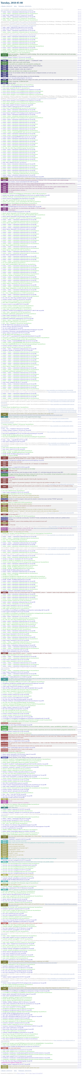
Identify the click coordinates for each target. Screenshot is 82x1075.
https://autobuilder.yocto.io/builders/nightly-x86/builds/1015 (22, 34)
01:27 (79, 91)
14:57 (79, 749)
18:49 (79, 928)
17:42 (79, 878)
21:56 (79, 1021)
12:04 (79, 579)
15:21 (79, 764)
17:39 (79, 863)
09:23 (79, 379)
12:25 (79, 605)
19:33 (79, 967)
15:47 (79, 772)
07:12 (79, 310)
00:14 (79, 38)
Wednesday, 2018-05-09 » (25, 6)
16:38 (79, 807)
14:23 (79, 705)
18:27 (79, 912)
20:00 (79, 980)
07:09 (79, 309)
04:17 (79, 200)
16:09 (79, 784)
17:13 (79, 831)
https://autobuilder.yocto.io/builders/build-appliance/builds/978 (62, 410)
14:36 (79, 716)
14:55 (79, 743)
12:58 (79, 662)
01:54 (79, 101)
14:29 (79, 707)
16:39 (79, 809)
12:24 (79, 600)
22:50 (79, 1043)
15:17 (79, 760)
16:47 (79, 814)
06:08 (79, 251)
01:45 (79, 94)
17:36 (79, 842)
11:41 (79, 539)
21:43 (79, 1016)
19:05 (79, 943)
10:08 (79, 430)
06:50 (79, 299)
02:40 (79, 122)
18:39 (79, 923)
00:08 (79, 27)
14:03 (79, 692)
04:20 (79, 201)
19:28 (79, 964)
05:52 (79, 235)
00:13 (79, 36)
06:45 (79, 293)
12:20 (79, 597)
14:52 (79, 733)
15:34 (79, 768)
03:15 (79, 156)
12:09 (79, 584)
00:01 (79, 9)
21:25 (79, 1008)
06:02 (79, 243)
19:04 (79, 942)
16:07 (79, 781)
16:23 (79, 795)
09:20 (79, 375)
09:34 (79, 391)
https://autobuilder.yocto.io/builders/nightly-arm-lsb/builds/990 (62, 547)
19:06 (79, 945)
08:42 (79, 342)
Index (15, 6)
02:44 (79, 125)
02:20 (79, 108)
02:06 (79, 103)
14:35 (79, 713)
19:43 (79, 974)
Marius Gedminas (21, 1073)
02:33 (79, 112)
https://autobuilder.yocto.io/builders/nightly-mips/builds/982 (22, 22)
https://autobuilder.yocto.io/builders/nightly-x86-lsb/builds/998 (62, 412)
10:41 (79, 445)
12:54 (79, 656)
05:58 (79, 238)
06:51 (79, 301)
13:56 (79, 689)
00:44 (79, 69)
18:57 (79, 933)
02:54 (79, 136)
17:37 (79, 846)
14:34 (79, 710)
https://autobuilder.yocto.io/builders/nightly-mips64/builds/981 (62, 489)
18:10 (79, 894)
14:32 (79, 708)
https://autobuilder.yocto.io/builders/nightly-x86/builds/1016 (60, 431)
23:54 (79, 1062)
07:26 (79, 313)
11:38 (79, 535)
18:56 (79, 929)
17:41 (79, 874)
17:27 (79, 839)
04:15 (79, 198)
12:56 (79, 659)
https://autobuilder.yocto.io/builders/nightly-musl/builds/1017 (61, 978)
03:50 (79, 178)
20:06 (79, 984)
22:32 (79, 1035)
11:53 (79, 555)
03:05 (79, 148)
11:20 (79, 477)
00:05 (79, 16)
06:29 (79, 275)
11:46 (79, 544)
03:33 (79, 173)
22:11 (79, 1029)
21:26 (79, 1013)
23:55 (79, 1064)
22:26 (79, 1034)
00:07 (79, 22)
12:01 (79, 568)
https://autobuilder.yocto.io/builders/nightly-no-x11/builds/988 (62, 391)
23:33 (79, 1053)
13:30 (79, 681)
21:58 (79, 1024)
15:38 (79, 770)
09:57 (79, 419)
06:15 (79, 259)
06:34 (79, 280)
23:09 (79, 1046)
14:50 (79, 727)
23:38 (79, 1059)
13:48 (79, 686)
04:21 (79, 203)
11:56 (79, 558)
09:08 (79, 363)
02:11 (79, 105)
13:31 (79, 683)
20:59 (79, 1002)
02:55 (79, 138)
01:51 (79, 100)
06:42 (79, 289)
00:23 (79, 46)
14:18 (79, 702)
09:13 (79, 371)
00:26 (79, 49)
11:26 (79, 493)
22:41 (79, 1038)
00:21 (79, 44)
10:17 (79, 435)
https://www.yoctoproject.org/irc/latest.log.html (45, 528)
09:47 (79, 410)
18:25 (79, 908)
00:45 (79, 71)
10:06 (79, 428)
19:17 (79, 954)
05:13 (79, 213)
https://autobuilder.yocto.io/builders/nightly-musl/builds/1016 (62, 940)
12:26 (79, 606)
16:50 (79, 818)
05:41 (79, 224)
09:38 (79, 396)
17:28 (79, 841)
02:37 (79, 119)
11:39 (79, 536)
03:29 (79, 170)
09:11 (79, 368)
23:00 (79, 1044)
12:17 (79, 594)
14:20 (79, 704)
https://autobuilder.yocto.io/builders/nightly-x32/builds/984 (60, 390)
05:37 (79, 219)
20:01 (79, 983)
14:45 (79, 720)
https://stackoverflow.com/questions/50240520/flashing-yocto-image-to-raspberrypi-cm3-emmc (33, 962)
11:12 (79, 460)
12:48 (79, 643)
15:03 (79, 752)
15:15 (79, 755)
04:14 (79, 196)
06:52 (79, 302)
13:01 (79, 666)
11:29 (79, 504)
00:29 (79, 52)
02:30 (79, 109)
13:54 (79, 688)
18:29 (79, 918)
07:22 (79, 312)
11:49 (79, 547)
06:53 (79, 305)
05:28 (79, 216)
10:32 (79, 439)
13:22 (79, 676)
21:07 (79, 1005)
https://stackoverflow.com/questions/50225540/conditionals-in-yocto (53, 178)
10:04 (79, 426)
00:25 (79, 47)
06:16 (79, 261)
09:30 (79, 387)
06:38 (79, 285)
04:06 (79, 180)
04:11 (79, 193)
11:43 (79, 541)
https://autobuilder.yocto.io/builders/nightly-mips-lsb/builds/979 (63, 526)
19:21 (79, 958)
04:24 (79, 205)
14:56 (79, 746)
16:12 (79, 789)
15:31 (79, 767)
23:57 (79, 1066)
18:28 (79, 913)
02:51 (79, 133)
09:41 (79, 399)
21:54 (79, 1018)
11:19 (79, 470)
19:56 (79, 976)
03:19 (79, 159)
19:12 (79, 951)
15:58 (79, 776)
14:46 (79, 721)
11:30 (79, 505)
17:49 (79, 886)
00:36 (79, 60)
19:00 (79, 935)
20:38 (79, 997)
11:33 (79, 519)
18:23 (79, 904)
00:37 (79, 64)
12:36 (79, 629)
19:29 (79, 966)
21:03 (79, 1003)
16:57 (79, 823)
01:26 (79, 89)
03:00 (79, 141)
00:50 (79, 72)
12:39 (79, 630)
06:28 (79, 273)
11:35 (79, 524)
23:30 (79, 1048)
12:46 (79, 640)
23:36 (79, 1056)
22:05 (79, 1026)
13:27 (79, 679)
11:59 (79, 563)
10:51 (79, 447)
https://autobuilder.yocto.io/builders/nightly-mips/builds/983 (60, 512)
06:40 (79, 288)
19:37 (79, 970)
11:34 (79, 521)
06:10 (79, 254)
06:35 (79, 281)
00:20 (79, 42)
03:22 (79, 164)
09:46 (79, 408)
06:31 (79, 277)
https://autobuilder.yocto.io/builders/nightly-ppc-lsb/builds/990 (62, 443)
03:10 (79, 152)
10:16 (79, 433)
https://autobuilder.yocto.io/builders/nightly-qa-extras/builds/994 (42, 98)
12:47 (79, 642)
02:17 (79, 106)
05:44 (79, 227)
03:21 (79, 162)
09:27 (79, 383)
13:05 (79, 673)
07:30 (79, 318)
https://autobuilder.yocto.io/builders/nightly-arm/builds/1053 (22, 25)
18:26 (79, 910)
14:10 (79, 699)
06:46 (79, 296)
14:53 (79, 736)
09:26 (79, 382)
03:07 (79, 149)
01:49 (79, 97)
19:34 (79, 969)
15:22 (79, 765)
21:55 (79, 1019)
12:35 (79, 626)
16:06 (79, 779)
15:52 (79, 775)
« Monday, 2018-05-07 (6, 6)
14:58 (79, 751)
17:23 (79, 837)
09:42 (79, 407)
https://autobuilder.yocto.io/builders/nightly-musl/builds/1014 (61, 399)
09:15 (79, 372)
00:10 (79, 28)
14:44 (79, 718)
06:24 (79, 269)
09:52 (79, 414)
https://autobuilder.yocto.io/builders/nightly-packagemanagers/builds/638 (17, 10)
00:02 (79, 13)
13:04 (79, 672)
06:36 (79, 283)
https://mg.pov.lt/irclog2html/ (35, 1073)
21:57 (79, 1022)
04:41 (79, 206)
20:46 (79, 998)
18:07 (79, 892)
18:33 (79, 921)
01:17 (79, 88)
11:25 (79, 490)
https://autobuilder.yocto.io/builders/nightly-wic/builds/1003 (60, 408)
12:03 (79, 574)
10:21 (79, 436)
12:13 (79, 587)
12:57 (79, 661)
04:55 (79, 208)
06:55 (79, 307)
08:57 (79, 356)
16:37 (79, 805)
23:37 (79, 1057)
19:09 (79, 950)
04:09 (79, 192)
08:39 (79, 324)
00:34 (79, 57)
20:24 (79, 988)
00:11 (79, 34)
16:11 (79, 786)
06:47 (79, 297)
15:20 (79, 762)
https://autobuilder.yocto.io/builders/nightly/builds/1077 (57, 554)
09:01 (79, 360)
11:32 (79, 516)
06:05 (79, 245)
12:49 (79, 645)
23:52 (79, 1061)
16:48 (79, 816)
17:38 (79, 856)
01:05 (79, 86)
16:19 (79, 792)
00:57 (79, 81)
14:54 (79, 741)
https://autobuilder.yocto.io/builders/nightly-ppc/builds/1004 (60, 535)
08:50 (79, 348)
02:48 (79, 128)
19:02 (79, 937)
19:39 (79, 972)
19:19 (79, 956)
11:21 (79, 480)
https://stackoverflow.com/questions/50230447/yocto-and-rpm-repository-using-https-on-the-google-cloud (35, 415)
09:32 (79, 390)
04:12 (79, 195)
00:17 (79, 39)
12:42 (79, 635)
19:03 (79, 939)
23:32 (79, 1051)
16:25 (79, 804)
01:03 (79, 84)
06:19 (79, 265)
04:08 (79, 186)
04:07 (79, 181)
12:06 (79, 581)
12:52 (79, 650)
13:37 (79, 684)
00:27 (79, 50)
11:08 (79, 449)
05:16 (79, 214)
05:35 (79, 218)
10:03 (79, 424)
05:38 (79, 221)
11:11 (79, 452)
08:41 (79, 332)
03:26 (79, 167)
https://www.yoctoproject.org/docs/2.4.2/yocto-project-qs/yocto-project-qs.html (51, 734)
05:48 (79, 232)
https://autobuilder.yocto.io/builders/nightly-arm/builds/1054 (60, 484)
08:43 (79, 347)
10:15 (79, 431)
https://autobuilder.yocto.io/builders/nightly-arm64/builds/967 (61, 549)
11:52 (79, 554)
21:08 (79, 1006)
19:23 (79, 962)
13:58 (79, 691)
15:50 (79, 773)
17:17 (79, 832)
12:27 (79, 608)
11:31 (79, 511)
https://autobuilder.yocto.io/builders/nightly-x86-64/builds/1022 (63, 438)
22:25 (79, 1032)
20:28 (79, 995)
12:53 (79, 653)
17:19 (79, 834)
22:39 (79, 1037)
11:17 (79, 467)
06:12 (79, 256)
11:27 (79, 495)
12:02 (79, 571)
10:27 (79, 438)
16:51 (79, 820)
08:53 (79, 353)
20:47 (79, 1000)
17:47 (79, 883)
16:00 (79, 778)
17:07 (79, 828)
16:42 (79, 812)
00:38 (79, 65)
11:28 (79, 500)
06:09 (79, 253)
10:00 (79, 422)
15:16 (79, 759)
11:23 (79, 484)
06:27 (79, 272)
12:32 (79, 619)
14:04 (79, 696)
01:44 (79, 92)
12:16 (79, 590)
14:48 (79, 723)
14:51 (79, 731)
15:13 (79, 754)
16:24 (79, 801)
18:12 (79, 897)
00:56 (79, 78)
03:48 (79, 176)
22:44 (79, 1041)
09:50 (79, 412)
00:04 (79, 15)
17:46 (79, 881)
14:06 (79, 697)
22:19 (79, 1030)
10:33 (79, 443)
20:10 (79, 986)
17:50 (79, 889)
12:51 (79, 646)
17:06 (79, 826)
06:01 (79, 242)
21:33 (79, 1014)
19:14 (79, 953)
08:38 (79, 320)
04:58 (79, 211)
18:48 (79, 924)
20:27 (79, 991)
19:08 (79, 946)
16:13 (79, 791)
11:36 (79, 528)
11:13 (79, 463)
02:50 (79, 132)
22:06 (79, 1027)
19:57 (79, 978)
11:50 (79, 550)
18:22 (79, 902)
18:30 (79, 920)
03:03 (79, 144)
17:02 (79, 824)
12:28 (79, 613)
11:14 (79, 465)
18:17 (79, 899)
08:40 (79, 326)
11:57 (79, 562)
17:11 (79, 829)
